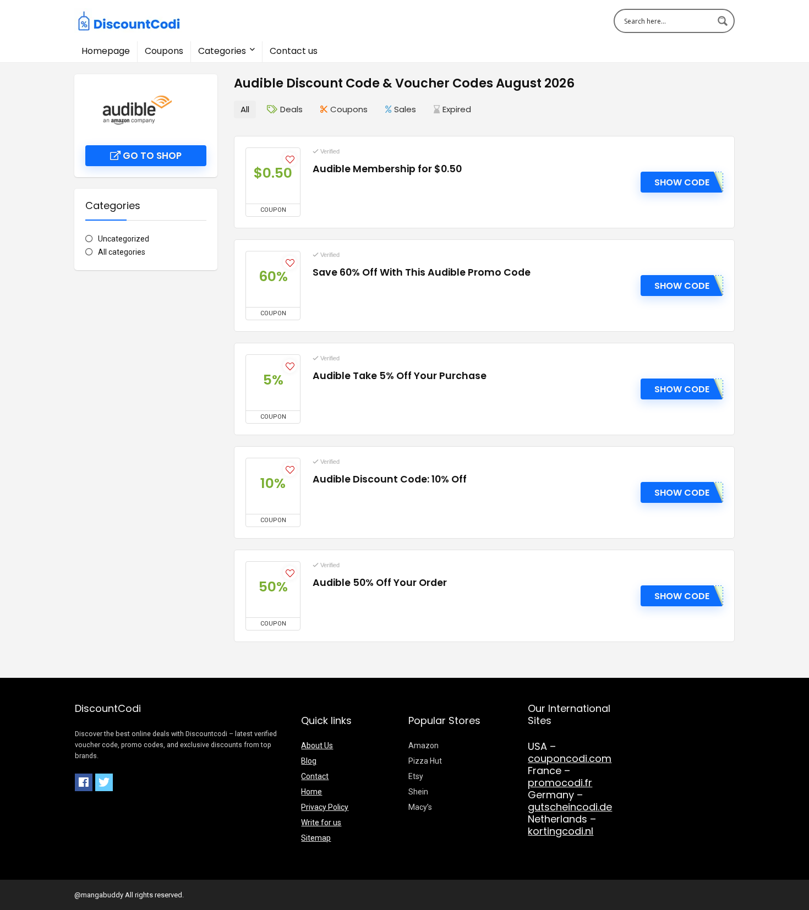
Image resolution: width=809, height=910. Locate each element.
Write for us (321, 822)
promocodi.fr (560, 783)
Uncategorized (123, 238)
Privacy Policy (324, 807)
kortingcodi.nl (560, 831)
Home (311, 791)
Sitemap (316, 838)
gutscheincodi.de (570, 807)
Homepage (105, 51)
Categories (222, 51)
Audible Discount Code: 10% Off (390, 479)
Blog (308, 760)
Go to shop (151, 155)
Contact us (294, 51)
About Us (317, 745)
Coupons (164, 51)
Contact (315, 776)
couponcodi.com (569, 758)
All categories (121, 252)
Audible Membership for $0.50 (387, 169)
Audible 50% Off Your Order (380, 582)
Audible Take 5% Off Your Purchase (400, 375)
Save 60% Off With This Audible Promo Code (422, 272)
